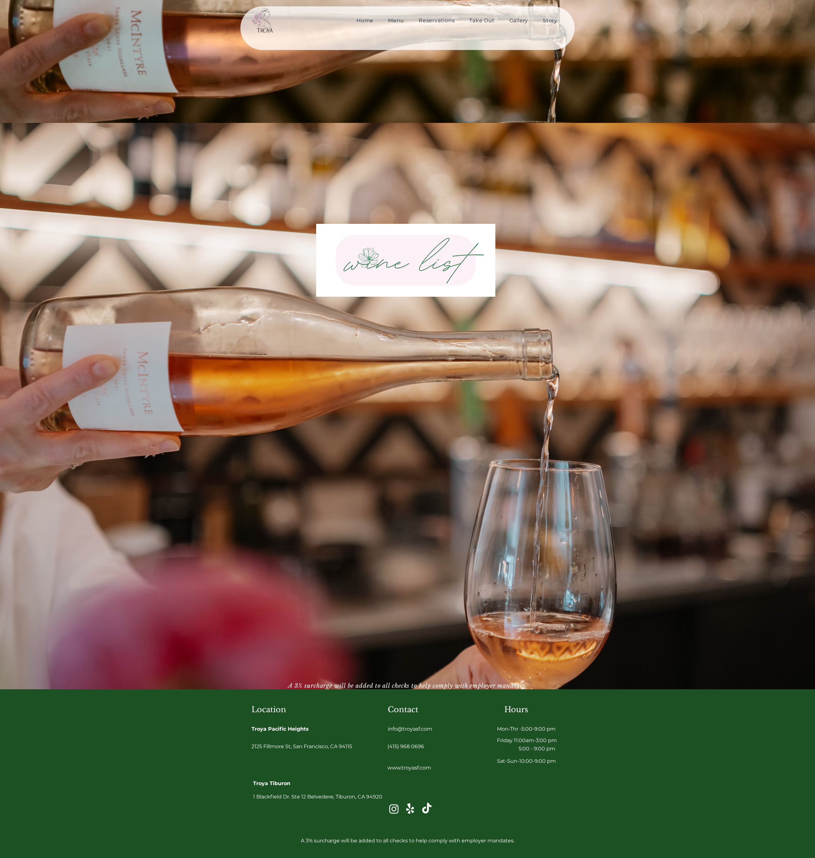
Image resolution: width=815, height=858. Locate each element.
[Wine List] (406, 260)
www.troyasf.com (409, 768)
